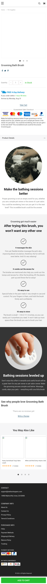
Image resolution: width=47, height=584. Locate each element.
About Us (4, 507)
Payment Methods (7, 533)
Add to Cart (23, 580)
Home (3, 10)
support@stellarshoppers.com (11, 491)
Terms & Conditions (7, 518)
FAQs (3, 529)
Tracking (4, 544)
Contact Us (5, 511)
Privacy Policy (6, 515)
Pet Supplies (11, 10)
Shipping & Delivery (7, 536)
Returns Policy (6, 540)
